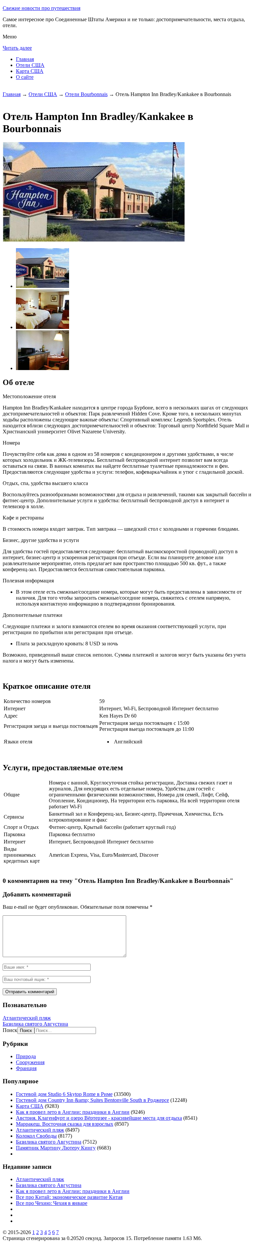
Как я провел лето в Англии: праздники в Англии (72, 1112)
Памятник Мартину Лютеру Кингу (56, 1148)
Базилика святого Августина (35, 1024)
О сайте (25, 77)
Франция (26, 1068)
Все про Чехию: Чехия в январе (51, 1203)
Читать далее (17, 48)
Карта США (29, 71)
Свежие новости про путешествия (41, 8)
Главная (25, 59)
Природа (26, 1056)
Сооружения (30, 1062)
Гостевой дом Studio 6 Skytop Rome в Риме (64, 1094)
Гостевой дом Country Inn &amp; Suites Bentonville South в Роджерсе (92, 1100)
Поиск (10, 1030)
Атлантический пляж (27, 1018)
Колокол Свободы (36, 1136)
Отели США (30, 65)
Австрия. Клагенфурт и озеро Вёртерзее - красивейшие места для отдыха (99, 1118)
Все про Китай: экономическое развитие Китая (69, 1197)
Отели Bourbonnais (86, 94)
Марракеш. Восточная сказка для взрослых (64, 1124)
